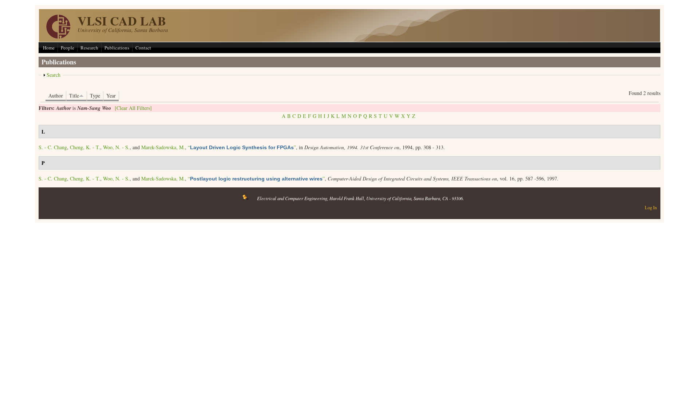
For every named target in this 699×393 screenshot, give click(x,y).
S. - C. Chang (53, 147)
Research (89, 47)
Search (53, 74)
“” (242, 147)
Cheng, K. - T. (85, 147)
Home (49, 47)
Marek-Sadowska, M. (163, 147)
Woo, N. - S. (116, 147)
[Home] (58, 36)
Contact (143, 47)
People (67, 47)
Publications (116, 47)
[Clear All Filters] (133, 107)
